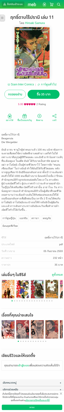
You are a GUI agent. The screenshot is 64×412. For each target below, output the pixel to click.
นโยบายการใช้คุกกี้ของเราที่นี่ (37, 400)
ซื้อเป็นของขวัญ (24, 120)
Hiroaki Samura (35, 23)
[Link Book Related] (8, 329)
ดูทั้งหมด (57, 274)
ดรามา (35, 218)
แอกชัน (24, 218)
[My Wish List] (44, 4)
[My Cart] (51, 4)
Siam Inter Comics (22, 84)
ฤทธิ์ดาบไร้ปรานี (54, 237)
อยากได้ (9, 120)
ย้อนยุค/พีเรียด (10, 225)
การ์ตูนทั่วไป (48, 84)
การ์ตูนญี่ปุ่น (9, 218)
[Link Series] (8, 289)
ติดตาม (39, 120)
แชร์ (54, 120)
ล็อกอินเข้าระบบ (15, 4)
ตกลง (32, 407)
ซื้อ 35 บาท (43, 94)
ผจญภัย (47, 218)
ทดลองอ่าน (15, 94)
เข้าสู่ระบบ (23, 365)
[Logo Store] (32, 4)
